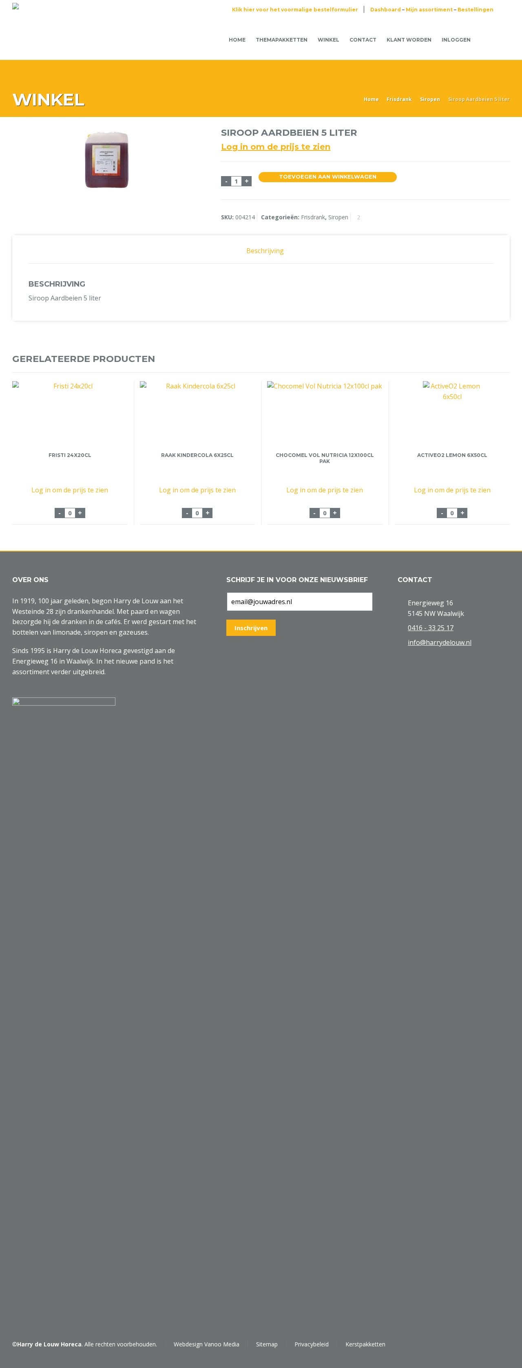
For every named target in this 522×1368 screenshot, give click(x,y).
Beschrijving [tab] (265, 250)
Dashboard (385, 10)
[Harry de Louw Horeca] (39, 39)
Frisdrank (399, 99)
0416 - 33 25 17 (430, 627)
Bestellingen (475, 10)
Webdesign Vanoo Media (206, 1344)
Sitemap (267, 1344)
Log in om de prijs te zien (275, 147)
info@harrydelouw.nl (439, 642)
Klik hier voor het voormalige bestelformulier (295, 10)
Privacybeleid (311, 1344)
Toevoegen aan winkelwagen (327, 177)
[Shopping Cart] (488, 39)
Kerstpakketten (365, 1344)
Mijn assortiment (429, 10)
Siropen (430, 99)
